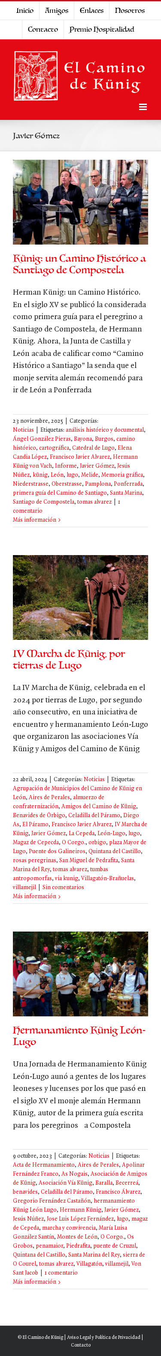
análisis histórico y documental (105, 430)
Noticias (23, 430)
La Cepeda (81, 833)
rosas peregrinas (34, 860)
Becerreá (126, 1183)
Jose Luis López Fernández (80, 1219)
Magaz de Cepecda (36, 842)
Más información (34, 520)
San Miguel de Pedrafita (88, 860)
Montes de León (77, 1237)
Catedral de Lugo (93, 448)
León (57, 475)
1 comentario (61, 1273)
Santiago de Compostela (43, 502)
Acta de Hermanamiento (44, 1165)
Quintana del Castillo (114, 851)
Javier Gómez (97, 466)
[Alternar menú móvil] (143, 106)
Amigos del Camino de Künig (98, 806)
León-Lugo (111, 833)
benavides (25, 1192)
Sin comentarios (63, 887)
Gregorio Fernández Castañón (52, 1201)
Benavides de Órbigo (39, 815)
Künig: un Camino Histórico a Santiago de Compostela (79, 264)
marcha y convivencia (69, 1228)
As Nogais (74, 1174)
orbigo (97, 842)
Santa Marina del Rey (94, 1255)
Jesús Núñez (28, 1219)
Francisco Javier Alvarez (80, 457)
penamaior (49, 1246)
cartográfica (54, 448)
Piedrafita (78, 1246)
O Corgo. (73, 842)
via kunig (66, 878)
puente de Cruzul (114, 1246)
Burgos (104, 439)
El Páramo (35, 824)
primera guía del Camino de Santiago (60, 493)
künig (40, 475)
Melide (89, 475)
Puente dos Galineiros (57, 851)
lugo (72, 475)
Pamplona (98, 484)
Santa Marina (126, 493)
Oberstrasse (67, 484)
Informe (66, 466)
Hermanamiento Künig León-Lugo (79, 1036)
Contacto (81, 1345)
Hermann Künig (80, 1210)
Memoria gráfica (122, 475)
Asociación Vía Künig (65, 1183)
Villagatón (89, 1264)
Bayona (83, 439)
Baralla (103, 1183)
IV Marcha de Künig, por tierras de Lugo (69, 659)
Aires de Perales (49, 797)
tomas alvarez (94, 502)
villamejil (24, 887)
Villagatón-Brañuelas (107, 878)
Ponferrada (128, 484)
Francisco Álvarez (118, 1192)
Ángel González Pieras (42, 439)
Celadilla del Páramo (94, 815)
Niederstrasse (31, 484)
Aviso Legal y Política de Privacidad (103, 1337)
